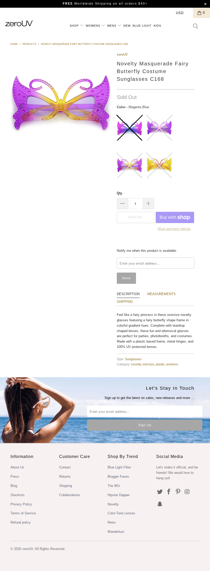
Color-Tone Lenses (121, 513)
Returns (65, 476)
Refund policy (20, 522)
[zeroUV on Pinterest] (178, 492)
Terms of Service (23, 513)
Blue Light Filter (119, 467)
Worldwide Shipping (87, 3)
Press (14, 476)
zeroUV (122, 54)
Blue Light (142, 25)
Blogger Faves (118, 476)
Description (128, 294)
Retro (112, 522)
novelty (136, 364)
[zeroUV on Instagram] (187, 492)
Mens (112, 25)
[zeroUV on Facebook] (169, 492)
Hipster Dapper (119, 495)
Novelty (113, 504)
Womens (93, 25)
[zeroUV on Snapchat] (160, 504)
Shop (75, 25)
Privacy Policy (21, 504)
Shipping (125, 302)
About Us (17, 467)
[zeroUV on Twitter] (160, 492)
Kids (157, 25)
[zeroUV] (19, 23)
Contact (65, 467)
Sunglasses (133, 359)
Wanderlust (116, 532)
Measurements (161, 294)
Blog (13, 486)
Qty (119, 193)
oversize (148, 364)
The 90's (114, 486)
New (127, 25)
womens (172, 364)
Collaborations (69, 495)
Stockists (17, 495)
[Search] (196, 27)
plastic (160, 364)
